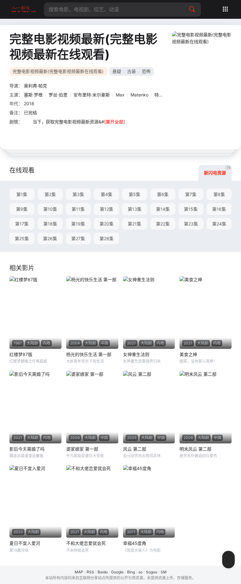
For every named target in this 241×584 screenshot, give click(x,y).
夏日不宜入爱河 (24, 543)
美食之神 (188, 354)
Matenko (139, 94)
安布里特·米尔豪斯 (91, 94)
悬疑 (116, 71)
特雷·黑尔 (163, 94)
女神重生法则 (136, 354)
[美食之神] (205, 312)
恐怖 (146, 71)
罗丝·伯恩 (58, 94)
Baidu (103, 572)
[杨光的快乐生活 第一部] (92, 312)
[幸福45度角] (149, 501)
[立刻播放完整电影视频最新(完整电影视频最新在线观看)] (203, 75)
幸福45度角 (134, 543)
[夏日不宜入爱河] (35, 501)
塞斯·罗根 (33, 94)
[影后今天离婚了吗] (35, 407)
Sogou (151, 572)
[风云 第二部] (149, 407)
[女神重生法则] (149, 312)
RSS (90, 572)
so (140, 572)
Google (117, 572)
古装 (131, 71)
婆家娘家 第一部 (82, 449)
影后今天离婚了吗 (27, 449)
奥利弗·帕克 (35, 85)
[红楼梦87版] (35, 312)
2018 (29, 103)
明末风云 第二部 (195, 449)
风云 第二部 (134, 449)
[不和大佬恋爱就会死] (92, 501)
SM (164, 572)
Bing (131, 572)
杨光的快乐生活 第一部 (88, 354)
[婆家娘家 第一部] (92, 407)
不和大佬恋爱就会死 (86, 543)
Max (120, 94)
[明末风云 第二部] (205, 407)
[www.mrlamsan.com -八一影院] (23, 9)
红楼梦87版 (20, 354)
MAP (79, 572)
